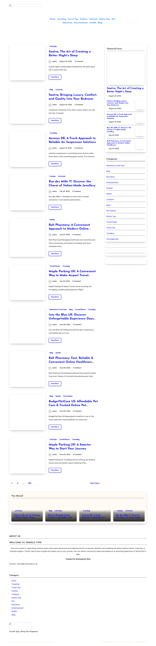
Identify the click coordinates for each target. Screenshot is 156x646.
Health (93, 23)
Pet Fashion (67, 396)
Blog (100, 23)
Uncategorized (112, 239)
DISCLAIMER (141, 642)
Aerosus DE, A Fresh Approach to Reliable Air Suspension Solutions (119, 116)
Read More (55, 77)
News (108, 205)
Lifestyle (93, 19)
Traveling (61, 19)
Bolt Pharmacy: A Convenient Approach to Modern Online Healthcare (69, 229)
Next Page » (95, 483)
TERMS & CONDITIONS (110, 642)
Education (67, 23)
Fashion (83, 19)
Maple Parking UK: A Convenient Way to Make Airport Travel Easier (72, 275)
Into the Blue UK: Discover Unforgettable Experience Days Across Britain (71, 318)
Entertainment (81, 23)
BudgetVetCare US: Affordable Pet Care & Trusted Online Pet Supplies (73, 405)
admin (54, 61)
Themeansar (47, 642)
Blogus (36, 642)
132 (29, 483)
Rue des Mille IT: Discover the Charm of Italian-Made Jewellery (119, 130)
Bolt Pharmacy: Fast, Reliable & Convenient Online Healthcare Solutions (71, 362)
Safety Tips (104, 19)
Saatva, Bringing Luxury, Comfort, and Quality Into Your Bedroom (117, 103)
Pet (113, 19)
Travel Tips (73, 19)
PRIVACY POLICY (127, 642)
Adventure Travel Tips (58, 309)
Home (53, 19)
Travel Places (55, 266)
